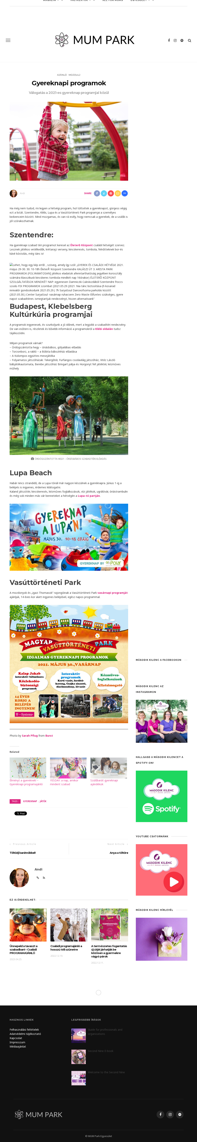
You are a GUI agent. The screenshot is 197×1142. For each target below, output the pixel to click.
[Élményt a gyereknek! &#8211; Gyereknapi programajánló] (28, 768)
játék (43, 801)
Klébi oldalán (104, 329)
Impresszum (17, 1042)
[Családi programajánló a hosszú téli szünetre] (68, 925)
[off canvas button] (8, 40)
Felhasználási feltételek (24, 1029)
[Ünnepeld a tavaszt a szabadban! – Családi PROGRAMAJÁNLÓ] (28, 925)
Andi (22, 193)
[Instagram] (175, 40)
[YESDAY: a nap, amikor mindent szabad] (68, 768)
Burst (49, 735)
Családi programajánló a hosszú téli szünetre (66, 947)
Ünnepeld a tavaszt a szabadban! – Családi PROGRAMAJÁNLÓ (23, 949)
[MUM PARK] (39, 1114)
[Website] (38, 878)
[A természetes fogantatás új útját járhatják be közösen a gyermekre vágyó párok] (109, 925)
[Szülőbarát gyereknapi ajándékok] (108, 768)
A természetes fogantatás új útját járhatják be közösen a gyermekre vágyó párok (109, 951)
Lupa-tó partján (89, 496)
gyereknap (30, 801)
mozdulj (74, 75)
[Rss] (44, 878)
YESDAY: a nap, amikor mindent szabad (64, 782)
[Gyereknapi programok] (69, 141)
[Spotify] (182, 40)
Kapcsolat (16, 1038)
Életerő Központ (81, 245)
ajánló (62, 75)
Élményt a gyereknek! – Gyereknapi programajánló (26, 782)
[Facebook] (169, 40)
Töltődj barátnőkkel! (22, 853)
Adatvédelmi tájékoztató (25, 1034)
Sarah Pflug (30, 735)
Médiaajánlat (18, 1046)
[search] (189, 40)
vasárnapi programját (113, 593)
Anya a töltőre (119, 853)
